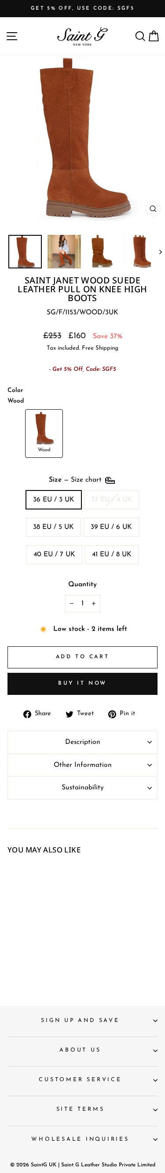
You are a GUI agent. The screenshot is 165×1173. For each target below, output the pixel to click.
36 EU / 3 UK (53, 499)
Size (76, 479)
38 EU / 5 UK (53, 527)
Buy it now (82, 683)
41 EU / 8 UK (112, 554)
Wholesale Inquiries (80, 1139)
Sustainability (83, 787)
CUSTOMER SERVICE (80, 1079)
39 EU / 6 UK (111, 527)
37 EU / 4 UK (111, 499)
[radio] (44, 433)
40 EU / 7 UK (54, 554)
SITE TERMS (80, 1109)
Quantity (82, 584)
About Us (80, 1050)
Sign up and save (80, 1020)
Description (82, 742)
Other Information (83, 765)
